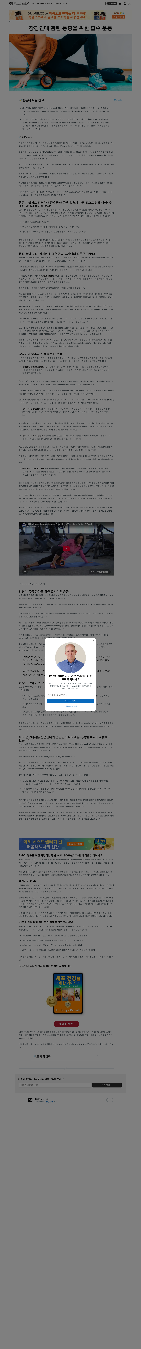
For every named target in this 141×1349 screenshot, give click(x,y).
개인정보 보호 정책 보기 (70, 706)
